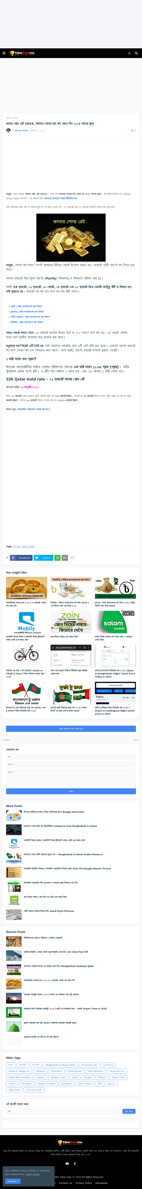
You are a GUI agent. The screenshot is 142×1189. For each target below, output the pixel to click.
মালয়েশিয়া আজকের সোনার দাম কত (33, 409)
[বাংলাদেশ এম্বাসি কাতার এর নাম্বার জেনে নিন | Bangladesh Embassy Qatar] (14, 969)
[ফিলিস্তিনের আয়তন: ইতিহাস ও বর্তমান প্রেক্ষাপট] (14, 941)
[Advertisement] (69, 24)
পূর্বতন (136, 740)
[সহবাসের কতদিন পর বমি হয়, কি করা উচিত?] (14, 1040)
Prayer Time (118, 1077)
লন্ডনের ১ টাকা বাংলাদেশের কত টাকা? (28, 311)
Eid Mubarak (74, 1071)
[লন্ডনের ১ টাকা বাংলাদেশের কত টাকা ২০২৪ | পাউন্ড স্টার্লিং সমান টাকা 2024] (115, 588)
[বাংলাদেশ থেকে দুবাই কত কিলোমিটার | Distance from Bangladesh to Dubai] (14, 829)
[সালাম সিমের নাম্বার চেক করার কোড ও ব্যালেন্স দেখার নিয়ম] (115, 622)
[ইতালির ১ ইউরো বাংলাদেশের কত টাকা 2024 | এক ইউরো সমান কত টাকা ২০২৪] (71, 588)
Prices (14, 118)
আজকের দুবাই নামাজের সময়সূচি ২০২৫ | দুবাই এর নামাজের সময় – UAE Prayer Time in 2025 (65, 1008)
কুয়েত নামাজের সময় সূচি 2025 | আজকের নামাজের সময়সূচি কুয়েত (50, 1022)
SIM (100, 1083)
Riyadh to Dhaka (46, 1083)
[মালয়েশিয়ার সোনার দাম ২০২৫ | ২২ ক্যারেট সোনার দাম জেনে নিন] (26, 588)
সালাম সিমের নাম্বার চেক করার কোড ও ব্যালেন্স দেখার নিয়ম (113, 638)
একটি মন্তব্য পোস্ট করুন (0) (71, 728)
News (75, 1077)
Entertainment (95, 1071)
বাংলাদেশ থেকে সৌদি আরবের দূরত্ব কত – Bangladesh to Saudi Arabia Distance (63, 854)
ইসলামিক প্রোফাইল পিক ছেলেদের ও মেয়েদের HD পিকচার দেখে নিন (51, 882)
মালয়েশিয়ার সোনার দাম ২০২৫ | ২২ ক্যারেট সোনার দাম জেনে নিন (26, 604)
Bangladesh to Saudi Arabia (60, 1065)
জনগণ (10, 1065)
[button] (4, 53)
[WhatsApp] (57, 558)
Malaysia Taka (58, 1077)
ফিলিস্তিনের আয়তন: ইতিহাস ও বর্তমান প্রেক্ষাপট (43, 937)
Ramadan (26, 1083)
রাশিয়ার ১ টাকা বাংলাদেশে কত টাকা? (27, 322)
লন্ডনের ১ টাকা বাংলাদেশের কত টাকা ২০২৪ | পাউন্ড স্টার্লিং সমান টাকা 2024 (115, 604)
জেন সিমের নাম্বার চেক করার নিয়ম (64, 636)
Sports (111, 1083)
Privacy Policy (84, 1183)
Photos (102, 1077)
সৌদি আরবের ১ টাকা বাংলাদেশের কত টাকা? (30, 316)
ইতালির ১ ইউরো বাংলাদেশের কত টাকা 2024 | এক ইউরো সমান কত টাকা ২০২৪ (70, 604)
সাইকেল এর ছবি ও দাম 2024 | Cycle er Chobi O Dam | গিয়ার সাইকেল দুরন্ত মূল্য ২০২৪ (25, 673)
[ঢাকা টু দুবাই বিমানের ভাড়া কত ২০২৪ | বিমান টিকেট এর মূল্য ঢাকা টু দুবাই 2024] (71, 693)
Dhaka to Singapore (18, 1071)
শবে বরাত (22, 1065)
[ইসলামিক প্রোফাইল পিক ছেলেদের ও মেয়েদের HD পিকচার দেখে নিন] (14, 886)
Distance (40, 1071)
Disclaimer (101, 1183)
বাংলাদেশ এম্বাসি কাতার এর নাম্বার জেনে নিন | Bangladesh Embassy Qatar (59, 966)
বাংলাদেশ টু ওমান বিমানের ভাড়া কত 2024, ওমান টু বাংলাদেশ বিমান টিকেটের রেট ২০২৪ (26, 709)
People (88, 1077)
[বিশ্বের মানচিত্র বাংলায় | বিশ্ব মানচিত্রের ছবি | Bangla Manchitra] (14, 815)
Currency (108, 1065)
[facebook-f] (75, 1164)
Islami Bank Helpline (19, 1077)
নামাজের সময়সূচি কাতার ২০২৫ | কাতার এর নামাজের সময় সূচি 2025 (51, 994)
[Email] (65, 558)
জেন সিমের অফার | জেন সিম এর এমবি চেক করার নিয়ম (45, 896)
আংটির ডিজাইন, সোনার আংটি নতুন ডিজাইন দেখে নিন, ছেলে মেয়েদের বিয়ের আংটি (56, 952)
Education (56, 1071)
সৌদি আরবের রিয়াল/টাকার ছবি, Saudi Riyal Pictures (49, 911)
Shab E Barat (84, 1083)
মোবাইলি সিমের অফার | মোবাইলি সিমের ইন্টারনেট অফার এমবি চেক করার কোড (25, 638)
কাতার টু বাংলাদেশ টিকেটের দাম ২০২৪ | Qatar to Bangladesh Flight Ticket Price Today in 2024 (115, 673)
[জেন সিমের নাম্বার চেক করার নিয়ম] (71, 622)
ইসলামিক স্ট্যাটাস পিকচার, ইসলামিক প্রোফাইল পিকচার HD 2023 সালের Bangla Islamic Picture (67, 868)
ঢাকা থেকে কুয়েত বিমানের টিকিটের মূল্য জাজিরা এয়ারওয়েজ (69, 672)
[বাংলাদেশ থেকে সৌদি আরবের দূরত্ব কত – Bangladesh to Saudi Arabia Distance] (14, 858)
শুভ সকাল (35, 1065)
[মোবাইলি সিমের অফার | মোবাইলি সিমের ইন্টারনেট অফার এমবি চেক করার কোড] (26, 622)
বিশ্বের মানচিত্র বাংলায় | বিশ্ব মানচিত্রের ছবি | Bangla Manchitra (54, 811)
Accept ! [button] (13, 1181)
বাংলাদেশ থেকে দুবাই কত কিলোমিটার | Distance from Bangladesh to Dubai (60, 826)
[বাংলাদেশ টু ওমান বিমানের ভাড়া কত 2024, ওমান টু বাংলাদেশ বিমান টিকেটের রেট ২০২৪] (26, 693)
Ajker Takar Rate (63, 1177)
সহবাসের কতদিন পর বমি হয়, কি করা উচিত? (41, 1036)
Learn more (32, 1174)
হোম (7, 118)
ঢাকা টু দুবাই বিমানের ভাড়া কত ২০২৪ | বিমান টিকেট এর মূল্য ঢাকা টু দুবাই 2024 (69, 709)
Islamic (41, 1077)
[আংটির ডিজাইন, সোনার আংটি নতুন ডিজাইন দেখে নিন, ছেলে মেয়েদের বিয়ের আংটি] (14, 955)
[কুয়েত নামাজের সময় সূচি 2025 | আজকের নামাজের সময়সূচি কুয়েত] (14, 1026)
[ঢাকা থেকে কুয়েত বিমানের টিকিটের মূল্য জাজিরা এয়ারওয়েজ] (71, 656)
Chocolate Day (89, 1065)
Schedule (66, 1083)
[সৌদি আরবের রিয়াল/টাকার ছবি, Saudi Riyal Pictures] (14, 914)
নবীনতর (7, 740)
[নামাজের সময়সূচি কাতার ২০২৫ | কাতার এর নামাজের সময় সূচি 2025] (14, 998)
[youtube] (67, 1164)
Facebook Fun (117, 1071)
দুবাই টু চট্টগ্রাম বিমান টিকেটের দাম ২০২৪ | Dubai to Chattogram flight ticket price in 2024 (115, 710)
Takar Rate (28, 546)
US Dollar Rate (34, 1089)
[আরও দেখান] (72, 558)
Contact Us (65, 1183)
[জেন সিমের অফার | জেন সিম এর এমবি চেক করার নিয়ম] (14, 900)
